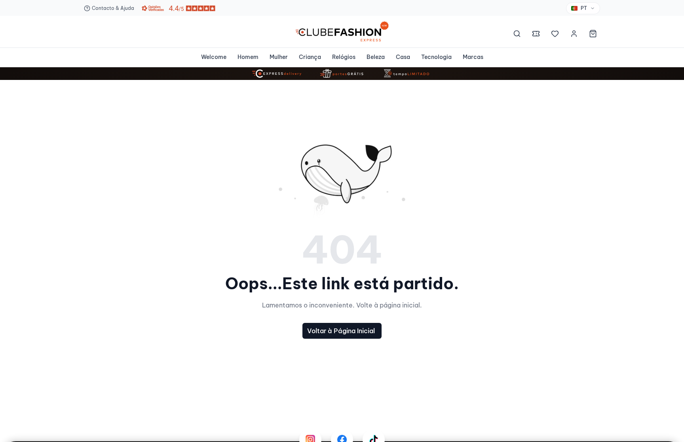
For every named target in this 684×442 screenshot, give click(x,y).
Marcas (473, 57)
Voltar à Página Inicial (341, 331)
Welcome (213, 57)
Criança (310, 57)
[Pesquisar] (517, 35)
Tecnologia (436, 57)
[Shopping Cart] (593, 35)
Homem (248, 57)
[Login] (574, 35)
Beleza (376, 57)
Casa (403, 57)
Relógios (343, 57)
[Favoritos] (555, 35)
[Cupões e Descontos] (536, 35)
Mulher (279, 57)
